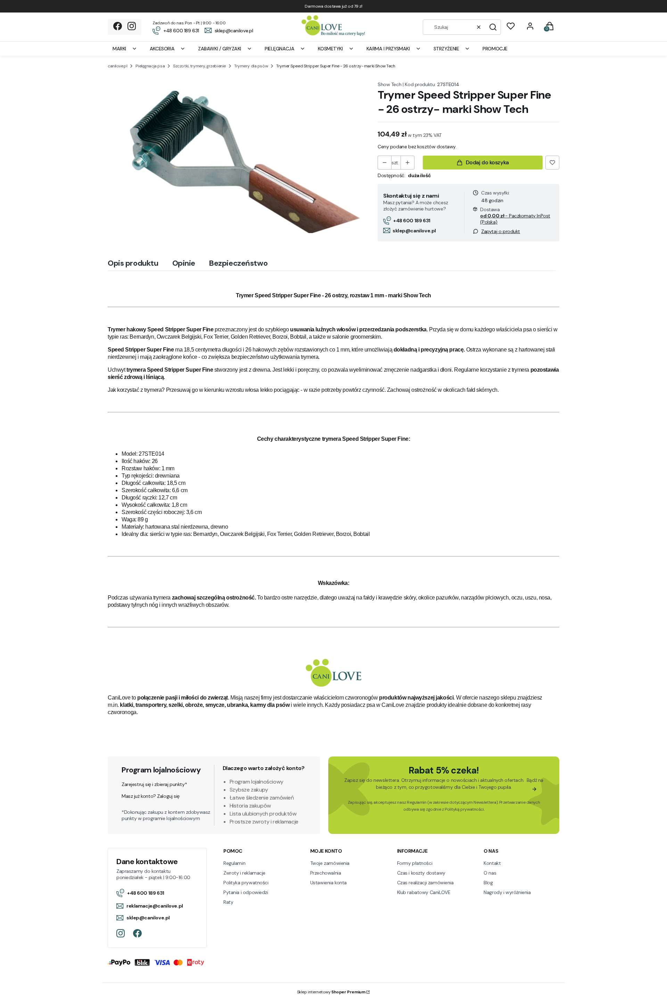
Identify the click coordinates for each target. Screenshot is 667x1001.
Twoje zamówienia (329, 863)
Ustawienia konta (328, 882)
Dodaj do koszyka (487, 162)
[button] (493, 27)
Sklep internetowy (331, 992)
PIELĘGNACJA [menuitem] (279, 49)
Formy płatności (415, 863)
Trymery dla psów (251, 66)
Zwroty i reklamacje (244, 873)
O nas (490, 873)
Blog (488, 882)
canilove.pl (117, 66)
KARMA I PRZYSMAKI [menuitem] (388, 49)
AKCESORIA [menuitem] (162, 49)
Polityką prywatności (464, 809)
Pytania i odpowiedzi (245, 892)
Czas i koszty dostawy (421, 873)
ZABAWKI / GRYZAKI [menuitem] (219, 49)
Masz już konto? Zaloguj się (151, 796)
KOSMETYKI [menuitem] (330, 49)
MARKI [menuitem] (119, 49)
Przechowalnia (325, 873)
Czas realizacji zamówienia (425, 882)
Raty (228, 902)
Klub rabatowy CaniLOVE (424, 892)
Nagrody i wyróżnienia (507, 892)
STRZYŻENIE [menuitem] (446, 49)
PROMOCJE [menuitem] (495, 49)
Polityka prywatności (246, 882)
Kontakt (492, 863)
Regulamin (416, 802)
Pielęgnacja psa (150, 66)
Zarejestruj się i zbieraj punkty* (154, 784)
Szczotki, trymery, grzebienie (199, 66)
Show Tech (389, 84)
